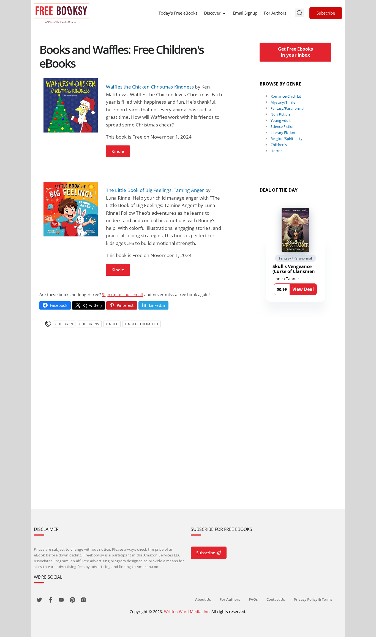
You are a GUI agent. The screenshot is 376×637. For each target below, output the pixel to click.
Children (64, 324)
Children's (279, 144)
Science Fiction (283, 126)
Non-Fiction (280, 114)
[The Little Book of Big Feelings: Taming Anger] (70, 209)
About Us (203, 599)
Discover (212, 13)
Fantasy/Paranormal (287, 108)
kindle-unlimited (141, 324)
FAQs (253, 599)
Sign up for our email (122, 294)
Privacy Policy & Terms (313, 599)
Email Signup (245, 13)
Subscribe (326, 13)
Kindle (117, 151)
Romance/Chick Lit (286, 96)
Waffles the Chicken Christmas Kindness (150, 87)
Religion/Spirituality (287, 138)
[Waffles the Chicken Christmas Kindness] (70, 105)
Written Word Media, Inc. (187, 611)
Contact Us (275, 599)
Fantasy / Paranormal (295, 258)
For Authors (275, 13)
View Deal (303, 289)
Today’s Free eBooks (178, 13)
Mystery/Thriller (284, 102)
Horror (276, 150)
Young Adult (281, 120)
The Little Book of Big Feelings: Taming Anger (155, 190)
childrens (89, 324)
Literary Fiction (283, 132)
